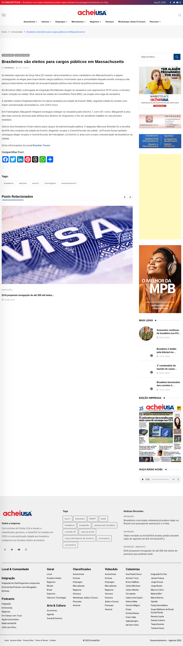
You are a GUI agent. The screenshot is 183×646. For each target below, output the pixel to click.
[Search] (179, 15)
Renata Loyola (157, 616)
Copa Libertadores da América (79, 538)
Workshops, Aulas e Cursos (131, 22)
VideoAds (111, 569)
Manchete (141, 547)
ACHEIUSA (9, 68)
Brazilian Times (41, 145)
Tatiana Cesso (157, 628)
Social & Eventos (54, 618)
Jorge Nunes (156, 586)
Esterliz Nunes (132, 613)
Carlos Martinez (133, 586)
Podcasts (8, 599)
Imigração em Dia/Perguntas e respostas (21, 583)
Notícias (5, 591)
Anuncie (76, 605)
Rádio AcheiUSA (9, 623)
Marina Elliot (156, 594)
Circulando (131, 594)
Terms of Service (41, 640)
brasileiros (9, 183)
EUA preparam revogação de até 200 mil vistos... (28, 295)
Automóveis (29, 22)
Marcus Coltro (157, 590)
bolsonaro (80, 518)
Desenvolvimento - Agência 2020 (165, 640)
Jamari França (157, 578)
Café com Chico (9, 627)
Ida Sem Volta (132, 625)
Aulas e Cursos (112, 601)
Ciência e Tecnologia (56, 598)
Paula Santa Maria (159, 605)
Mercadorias (78, 22)
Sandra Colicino (158, 620)
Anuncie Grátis (16, 640)
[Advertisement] (160, 196)
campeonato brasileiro (104, 525)
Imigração (7, 290)
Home (4, 32)
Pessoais (154, 22)
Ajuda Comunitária (10, 619)
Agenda (50, 614)
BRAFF (93, 518)
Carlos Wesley (132, 590)
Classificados (82, 569)
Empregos (60, 22)
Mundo (50, 586)
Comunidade (17, 32)
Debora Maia (131, 601)
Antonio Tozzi (132, 578)
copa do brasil (87, 532)
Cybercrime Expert (134, 598)
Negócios (94, 22)
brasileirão (84, 525)
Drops (128, 609)
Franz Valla (131, 617)
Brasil (49, 590)
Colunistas (133, 569)
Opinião (154, 601)
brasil (103, 518)
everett (35, 183)
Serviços (110, 22)
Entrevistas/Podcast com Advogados (19, 587)
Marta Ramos (157, 598)
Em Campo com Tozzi (12, 616)
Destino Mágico (133, 605)
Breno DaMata (132, 582)
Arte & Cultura (56, 605)
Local (49, 574)
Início (7, 640)
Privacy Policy (28, 640)
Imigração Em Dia (159, 574)
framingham (50, 183)
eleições (23, 183)
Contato (52, 640)
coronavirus (104, 538)
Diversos (109, 598)
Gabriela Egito (132, 621)
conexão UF (70, 532)
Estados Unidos (54, 578)
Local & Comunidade (15, 569)
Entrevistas (7, 608)
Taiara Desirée (157, 624)
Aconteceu (52, 610)
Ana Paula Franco (134, 574)
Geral (50, 569)
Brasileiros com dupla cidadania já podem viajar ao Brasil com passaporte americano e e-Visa (65, 2)
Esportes (51, 594)
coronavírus (70, 545)
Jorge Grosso (157, 582)
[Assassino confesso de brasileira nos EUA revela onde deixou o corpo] (146, 333)
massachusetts (68, 183)
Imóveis (45, 22)
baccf (67, 518)
